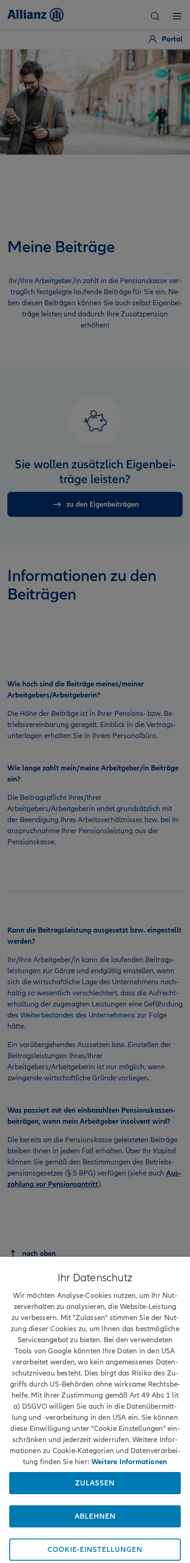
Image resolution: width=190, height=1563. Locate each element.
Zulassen (95, 1483)
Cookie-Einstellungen (95, 1549)
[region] (95, 1410)
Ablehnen (95, 1516)
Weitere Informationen (129, 1461)
